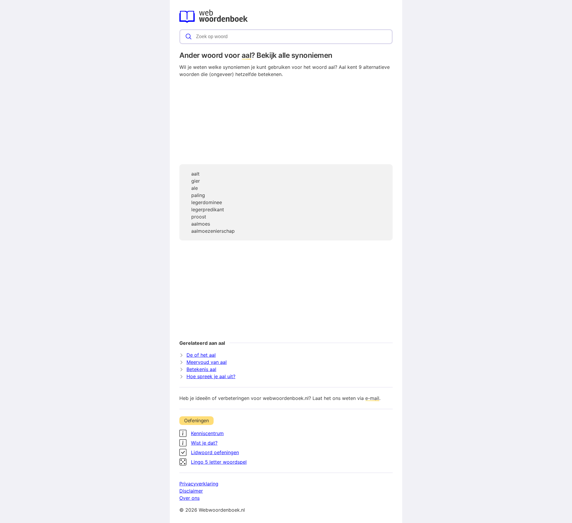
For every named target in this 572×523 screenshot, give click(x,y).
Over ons (189, 498)
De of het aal (201, 355)
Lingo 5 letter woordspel (219, 462)
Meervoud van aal (206, 362)
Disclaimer (191, 491)
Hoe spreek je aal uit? (210, 376)
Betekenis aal (201, 369)
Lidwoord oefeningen (215, 452)
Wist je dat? (204, 443)
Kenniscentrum (207, 433)
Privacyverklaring (198, 484)
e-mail (372, 398)
